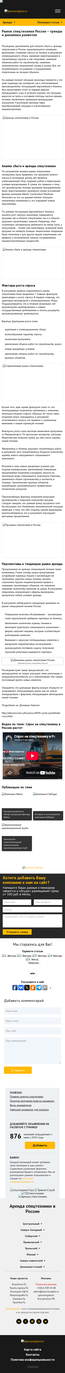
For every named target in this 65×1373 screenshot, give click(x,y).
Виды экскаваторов (20, 1105)
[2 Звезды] (24, 955)
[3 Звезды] (40, 955)
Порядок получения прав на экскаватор (32, 1101)
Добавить (40, 1145)
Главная (32, 1366)
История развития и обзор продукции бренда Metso (17, 814)
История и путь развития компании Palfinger (47, 815)
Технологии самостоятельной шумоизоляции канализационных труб (15, 843)
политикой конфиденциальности (22, 1180)
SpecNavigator (12, 1308)
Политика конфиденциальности (33, 1360)
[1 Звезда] (9, 955)
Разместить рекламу (46, 1284)
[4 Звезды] (55, 955)
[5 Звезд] (32, 959)
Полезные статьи (48, 22)
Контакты (32, 1355)
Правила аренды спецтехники (26, 1096)
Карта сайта (32, 1349)
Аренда (7, 22)
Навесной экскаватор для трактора (29, 1109)
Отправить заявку (17, 932)
